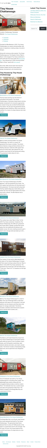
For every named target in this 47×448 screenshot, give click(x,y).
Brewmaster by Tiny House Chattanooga (10, 95)
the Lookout (17, 62)
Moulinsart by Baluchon (36, 21)
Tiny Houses (14, 1)
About (28, 441)
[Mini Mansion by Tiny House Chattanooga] (13, 169)
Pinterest (5, 41)
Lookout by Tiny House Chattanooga (9, 217)
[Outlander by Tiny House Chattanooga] (13, 366)
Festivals (29, 1)
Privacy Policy (37, 441)
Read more (4, 115)
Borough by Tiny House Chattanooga (9, 296)
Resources (37, 1)
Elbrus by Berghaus (35, 17)
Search (43, 28)
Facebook (5, 37)
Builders (22, 1)
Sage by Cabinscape (35, 19)
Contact (32, 441)
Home (3, 441)
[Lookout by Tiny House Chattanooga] (13, 209)
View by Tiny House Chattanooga (8, 138)
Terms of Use (5, 443)
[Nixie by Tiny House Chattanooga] (13, 326)
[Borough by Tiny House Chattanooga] (13, 287)
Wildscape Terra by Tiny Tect (37, 14)
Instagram (6, 39)
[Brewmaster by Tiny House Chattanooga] (13, 86)
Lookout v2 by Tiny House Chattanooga (10, 257)
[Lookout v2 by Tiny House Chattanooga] (13, 247)
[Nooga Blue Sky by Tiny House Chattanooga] (13, 407)
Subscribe (14, 4)
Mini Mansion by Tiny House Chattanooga (10, 179)
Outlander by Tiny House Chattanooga (10, 376)
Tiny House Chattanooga (11, 34)
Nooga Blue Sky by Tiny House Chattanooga (11, 417)
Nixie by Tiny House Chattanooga (8, 335)
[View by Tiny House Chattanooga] (13, 128)
